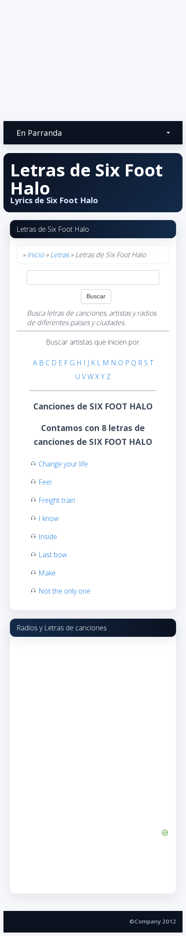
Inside (47, 536)
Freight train (56, 500)
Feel (44, 482)
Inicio (35, 254)
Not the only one (64, 591)
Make (47, 573)
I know (48, 518)
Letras (59, 254)
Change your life (63, 464)
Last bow (52, 554)
